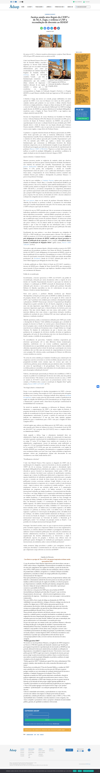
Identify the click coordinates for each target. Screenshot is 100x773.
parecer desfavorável (29, 166)
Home (22, 6)
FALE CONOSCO (78, 1)
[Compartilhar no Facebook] (48, 28)
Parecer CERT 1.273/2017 (36, 384)
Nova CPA (41, 734)
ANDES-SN (70, 6)
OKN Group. (88, 764)
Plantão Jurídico (41, 750)
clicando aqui (56, 723)
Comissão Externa (48, 180)
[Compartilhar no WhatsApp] (41, 28)
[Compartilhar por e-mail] (55, 28)
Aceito (74, 770)
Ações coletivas (41, 752)
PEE (29, 756)
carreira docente (30, 734)
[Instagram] (13, 1)
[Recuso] (98, 771)
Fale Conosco (52, 750)
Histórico (22, 750)
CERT (35, 734)
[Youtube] (16, 1)
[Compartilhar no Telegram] (51, 28)
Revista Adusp (31, 752)
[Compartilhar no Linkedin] (58, 28)
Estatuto (22, 752)
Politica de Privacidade (88, 770)
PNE (29, 757)
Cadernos (30, 754)
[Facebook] (11, 1)
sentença (26, 75)
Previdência (40, 756)
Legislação (40, 754)
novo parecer (30, 200)
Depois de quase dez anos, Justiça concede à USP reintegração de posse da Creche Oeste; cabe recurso (82, 67)
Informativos (31, 750)
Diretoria (22, 754)
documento (37, 258)
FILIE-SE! (87, 1)
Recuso (79, 770)
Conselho (22, 756)
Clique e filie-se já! (82, 118)
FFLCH (38, 734)
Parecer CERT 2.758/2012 (38, 149)
